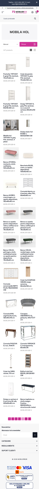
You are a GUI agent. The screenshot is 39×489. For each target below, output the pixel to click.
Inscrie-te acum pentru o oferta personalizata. (20, 8)
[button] (2, 8)
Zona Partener (3, 12)
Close (36, 2)
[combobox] (19, 18)
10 (26, 418)
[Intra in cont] (32, 12)
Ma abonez (35, 434)
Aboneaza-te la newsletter (11, 430)
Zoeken (35, 18)
